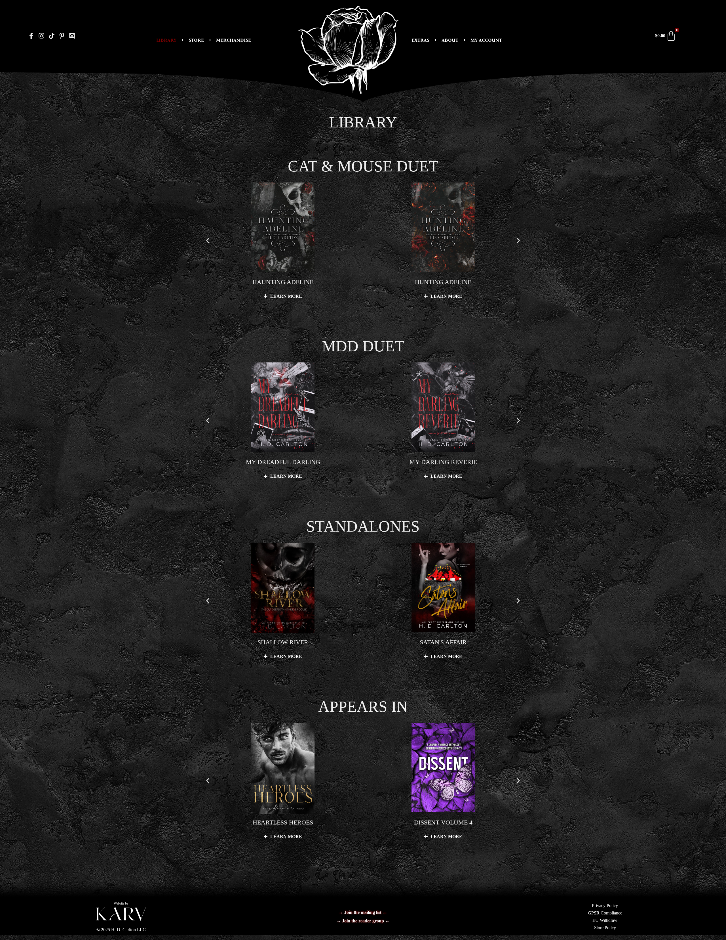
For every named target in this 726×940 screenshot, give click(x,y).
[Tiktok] (51, 36)
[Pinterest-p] (61, 36)
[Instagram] (41, 36)
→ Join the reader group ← (363, 920)
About (450, 40)
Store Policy (605, 927)
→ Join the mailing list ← (363, 912)
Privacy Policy (605, 905)
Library (166, 40)
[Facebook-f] (31, 36)
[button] (207, 240)
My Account (486, 40)
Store (196, 40)
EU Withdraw (604, 920)
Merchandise (233, 40)
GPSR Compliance (605, 912)
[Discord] (71, 36)
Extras (420, 40)
